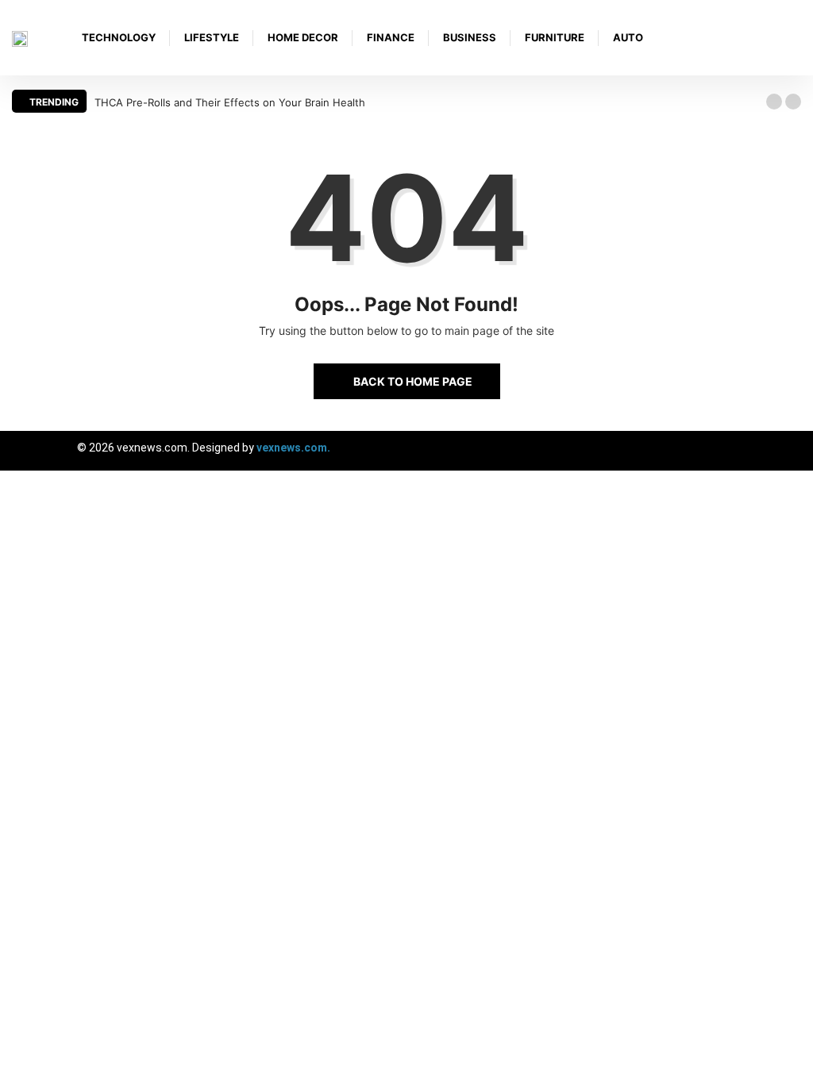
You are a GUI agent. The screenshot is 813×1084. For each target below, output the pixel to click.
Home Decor (303, 37)
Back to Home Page (412, 381)
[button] (774, 102)
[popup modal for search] (796, 37)
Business (469, 37)
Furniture (554, 37)
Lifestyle (211, 37)
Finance (390, 37)
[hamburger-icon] (787, 450)
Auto (628, 37)
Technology (119, 37)
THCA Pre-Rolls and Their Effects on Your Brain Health (229, 102)
